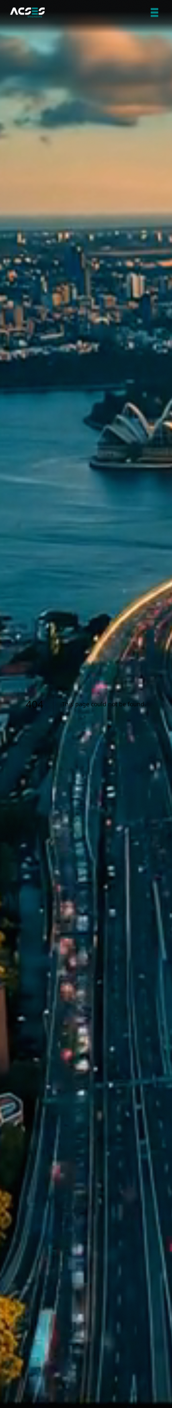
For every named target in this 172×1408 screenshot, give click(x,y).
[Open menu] (154, 12)
